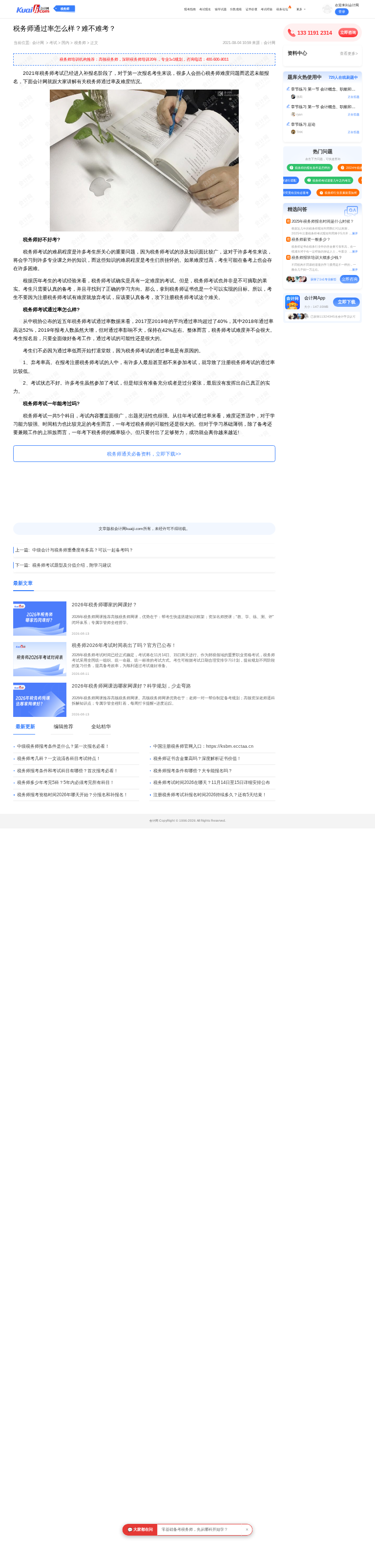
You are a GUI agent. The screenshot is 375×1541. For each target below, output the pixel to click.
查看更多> (349, 53)
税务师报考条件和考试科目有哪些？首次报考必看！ (67, 770)
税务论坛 (282, 9)
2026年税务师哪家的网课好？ (104, 604)
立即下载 (346, 301)
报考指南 (190, 9)
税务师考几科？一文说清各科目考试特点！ (59, 758)
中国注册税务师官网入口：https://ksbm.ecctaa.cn (203, 746)
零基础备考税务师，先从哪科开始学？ (195, 1529)
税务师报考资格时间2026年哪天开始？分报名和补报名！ (72, 794)
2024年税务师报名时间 (353, 167)
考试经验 (266, 9)
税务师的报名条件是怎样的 (304, 167)
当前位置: (22, 43)
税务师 (65, 8)
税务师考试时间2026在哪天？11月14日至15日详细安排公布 (211, 782)
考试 (53, 43)
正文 (94, 43)
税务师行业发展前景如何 (332, 192)
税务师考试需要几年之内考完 (323, 180)
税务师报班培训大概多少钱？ (317, 257)
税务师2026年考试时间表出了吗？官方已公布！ (124, 645)
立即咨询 (348, 32)
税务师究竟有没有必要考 (284, 192)
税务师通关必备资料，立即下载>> (144, 454)
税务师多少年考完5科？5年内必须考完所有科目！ (65, 782)
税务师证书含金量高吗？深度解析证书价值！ (197, 758)
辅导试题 (221, 9)
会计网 (38, 43)
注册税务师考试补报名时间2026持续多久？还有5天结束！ (210, 794)
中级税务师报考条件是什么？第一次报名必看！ (63, 746)
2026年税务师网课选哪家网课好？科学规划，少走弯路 (131, 686)
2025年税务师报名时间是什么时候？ (323, 221)
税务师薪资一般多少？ (311, 239)
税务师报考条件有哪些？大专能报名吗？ (192, 770)
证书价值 (251, 9)
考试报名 (205, 9)
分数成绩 (236, 9)
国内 (65, 43)
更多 (299, 9)
